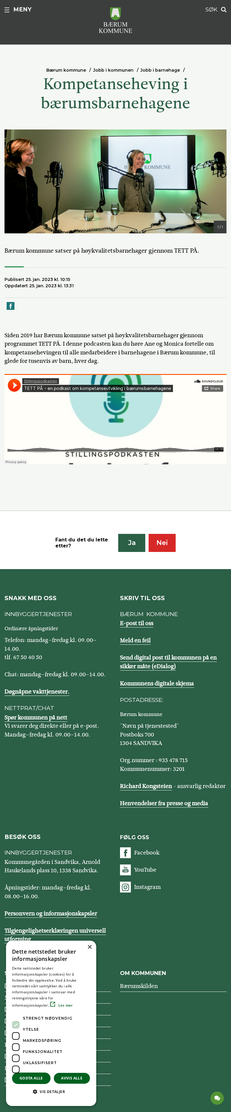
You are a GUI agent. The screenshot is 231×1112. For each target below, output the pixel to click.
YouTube (145, 870)
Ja (132, 543)
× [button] (89, 947)
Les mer (64, 1005)
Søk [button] (211, 9)
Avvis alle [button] (71, 1078)
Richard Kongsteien (146, 786)
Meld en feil (135, 640)
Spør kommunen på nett (36, 717)
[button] (51, 1091)
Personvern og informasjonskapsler (51, 913)
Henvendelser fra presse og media (164, 803)
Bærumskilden (139, 986)
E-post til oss (136, 623)
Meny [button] (22, 9)
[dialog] (51, 1023)
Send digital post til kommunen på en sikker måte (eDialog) (168, 661)
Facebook (146, 853)
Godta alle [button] (31, 1078)
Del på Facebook (11, 309)
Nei (162, 543)
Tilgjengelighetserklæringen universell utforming (55, 935)
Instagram (147, 887)
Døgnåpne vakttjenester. (37, 691)
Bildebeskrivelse (44, 227)
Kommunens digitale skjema (157, 683)
